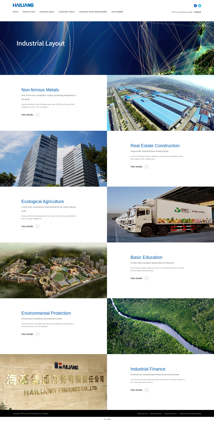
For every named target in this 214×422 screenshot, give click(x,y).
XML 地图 (107, 419)
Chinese (197, 12)
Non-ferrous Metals (40, 89)
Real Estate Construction (155, 145)
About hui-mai (29, 12)
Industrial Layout (46, 12)
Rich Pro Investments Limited (182, 12)
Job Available (117, 12)
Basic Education (146, 257)
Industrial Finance (148, 369)
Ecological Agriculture (42, 201)
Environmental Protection (46, 313)
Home (15, 12)
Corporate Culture (67, 12)
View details (27, 114)
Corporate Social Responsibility (93, 12)
